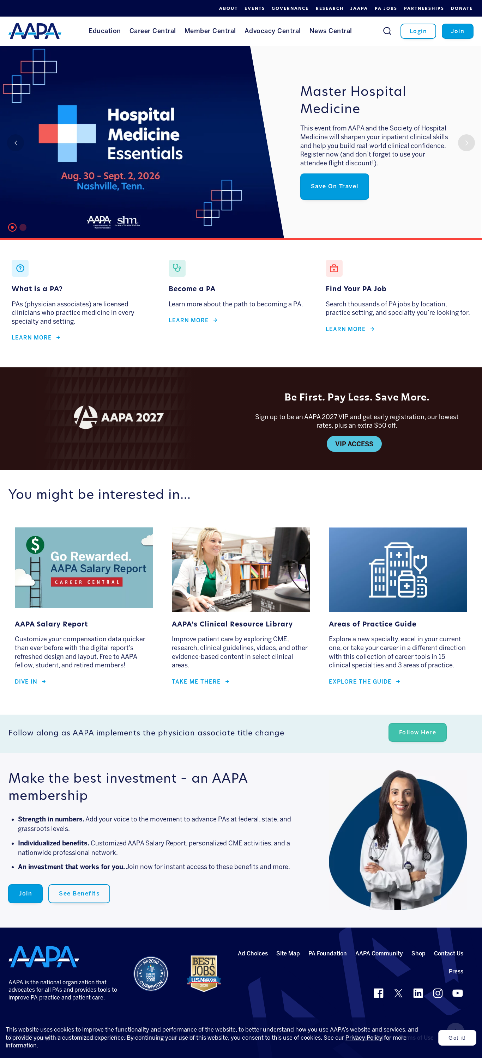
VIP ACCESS (354, 444)
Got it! (457, 1038)
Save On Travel (335, 186)
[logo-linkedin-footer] (418, 993)
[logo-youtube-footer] (458, 993)
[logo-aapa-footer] (43, 956)
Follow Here (417, 732)
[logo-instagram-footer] (438, 993)
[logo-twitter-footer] (398, 993)
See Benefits (79, 893)
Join (25, 893)
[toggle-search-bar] (387, 30)
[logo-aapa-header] (34, 31)
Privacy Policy (363, 1037)
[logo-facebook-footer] (378, 993)
